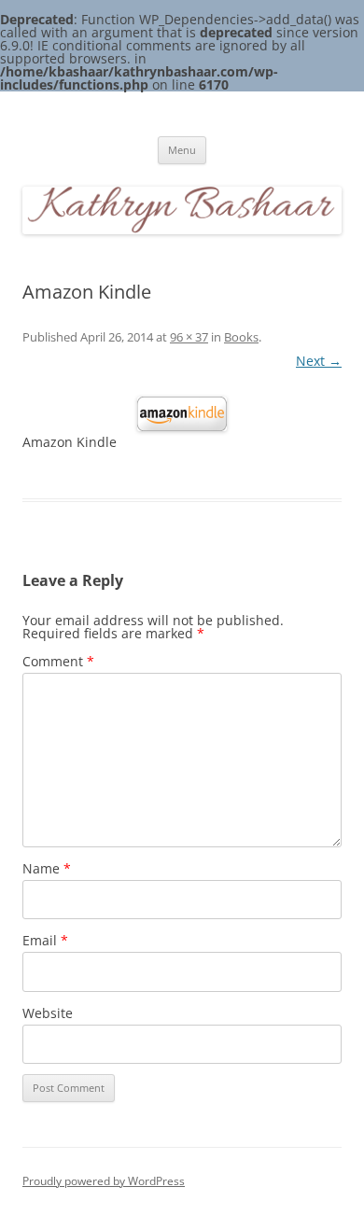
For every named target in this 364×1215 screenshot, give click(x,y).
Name (46, 868)
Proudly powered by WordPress (103, 1181)
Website (47, 1013)
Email (45, 940)
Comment (58, 661)
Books (241, 336)
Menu (182, 150)
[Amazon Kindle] (182, 414)
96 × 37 (189, 336)
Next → (319, 361)
